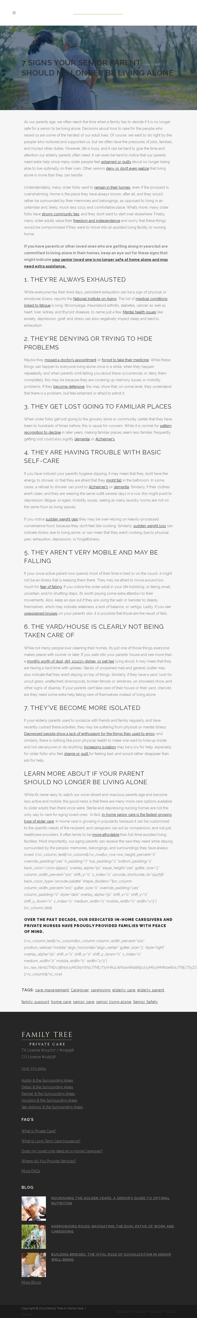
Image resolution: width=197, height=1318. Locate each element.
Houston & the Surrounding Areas (49, 1100)
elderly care (123, 990)
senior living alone (113, 1002)
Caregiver (80, 990)
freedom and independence (96, 221)
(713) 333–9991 (34, 1069)
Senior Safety (145, 1002)
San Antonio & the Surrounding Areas (52, 1107)
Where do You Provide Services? (49, 1161)
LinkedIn (156, 1311)
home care (61, 1002)
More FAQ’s (31, 1171)
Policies (27, 1314)
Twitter (170, 1311)
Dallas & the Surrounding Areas (47, 1087)
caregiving (101, 990)
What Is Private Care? (39, 1131)
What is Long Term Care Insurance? (51, 1141)
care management (52, 990)
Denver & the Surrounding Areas (48, 1094)
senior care (83, 1002)
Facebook (123, 1311)
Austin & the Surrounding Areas (47, 1080)
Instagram (140, 1311)
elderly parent (150, 990)
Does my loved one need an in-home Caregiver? (62, 1151)
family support (35, 1002)
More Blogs (31, 1282)
